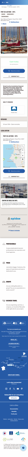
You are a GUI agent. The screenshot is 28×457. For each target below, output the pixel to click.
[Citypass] (10, 6)
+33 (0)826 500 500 (13, 343)
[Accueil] (7, 6)
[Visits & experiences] (11, 6)
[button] (17, 5)
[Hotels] (9, 6)
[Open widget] (23, 448)
